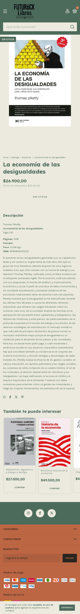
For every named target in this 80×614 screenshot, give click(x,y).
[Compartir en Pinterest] (22, 397)
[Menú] (6, 11)
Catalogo (15, 157)
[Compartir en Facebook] (10, 397)
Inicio (5, 157)
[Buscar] (72, 27)
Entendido (67, 607)
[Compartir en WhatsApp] (4, 397)
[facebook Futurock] (40, 513)
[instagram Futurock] (28, 513)
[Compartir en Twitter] (16, 397)
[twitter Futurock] (52, 513)
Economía (26, 157)
